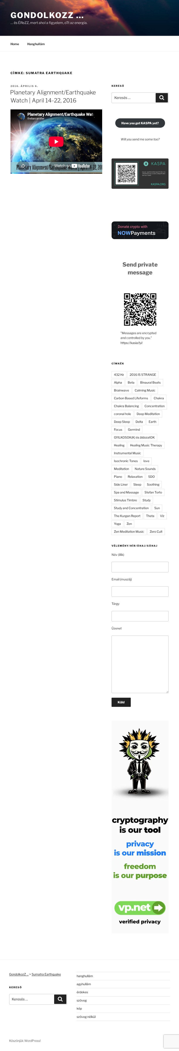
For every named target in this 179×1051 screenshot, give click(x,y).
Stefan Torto (153, 492)
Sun (157, 508)
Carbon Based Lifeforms (131, 398)
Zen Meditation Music (129, 531)
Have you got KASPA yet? (140, 123)
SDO (151, 476)
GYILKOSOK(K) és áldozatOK (134, 437)
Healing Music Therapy (146, 445)
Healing (119, 445)
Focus (118, 429)
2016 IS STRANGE (143, 374)
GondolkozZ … (47, 15)
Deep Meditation (148, 414)
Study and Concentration (131, 508)
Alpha (118, 382)
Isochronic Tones (126, 461)
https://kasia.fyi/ (131, 343)
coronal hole (122, 414)
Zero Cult (156, 531)
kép (79, 1008)
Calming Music (145, 390)
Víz (162, 516)
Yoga (117, 524)
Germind (134, 429)
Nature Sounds (145, 469)
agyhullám (84, 984)
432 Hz (119, 374)
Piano (118, 476)
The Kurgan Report (127, 516)
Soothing (153, 484)
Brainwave (121, 390)
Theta (150, 516)
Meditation (121, 469)
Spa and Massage (126, 492)
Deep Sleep (122, 421)
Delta (139, 421)
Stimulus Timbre (125, 500)
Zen (129, 524)
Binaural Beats (150, 382)
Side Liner (121, 484)
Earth (152, 421)
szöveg (82, 1000)
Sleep (137, 484)
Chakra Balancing (126, 406)
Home (14, 44)
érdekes (82, 992)
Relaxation (135, 476)
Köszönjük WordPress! (25, 1040)
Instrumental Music (127, 453)
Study (147, 500)
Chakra (159, 398)
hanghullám (85, 976)
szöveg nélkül (86, 1017)
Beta (131, 382)
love (146, 461)
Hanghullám (36, 44)
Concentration (155, 406)
